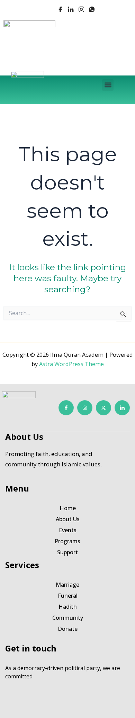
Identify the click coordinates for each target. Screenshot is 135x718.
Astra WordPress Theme (71, 364)
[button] (108, 85)
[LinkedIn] (70, 10)
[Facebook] (60, 10)
